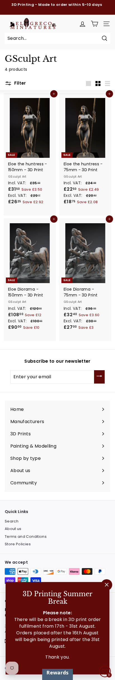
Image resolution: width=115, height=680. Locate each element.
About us (13, 528)
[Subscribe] (99, 377)
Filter (19, 83)
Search (11, 521)
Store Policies (18, 544)
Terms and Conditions (26, 536)
